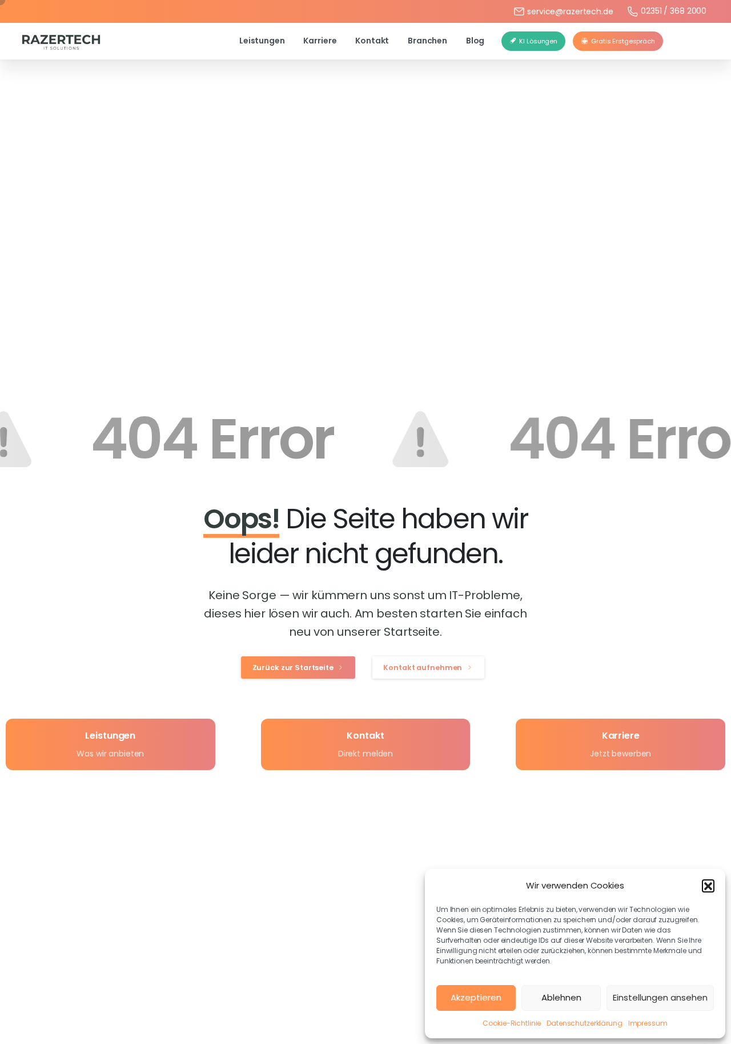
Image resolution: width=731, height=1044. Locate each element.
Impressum (648, 1023)
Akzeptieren (476, 997)
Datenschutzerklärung (584, 1023)
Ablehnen (561, 997)
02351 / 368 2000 (673, 11)
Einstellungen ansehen (660, 997)
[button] (708, 885)
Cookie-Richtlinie (512, 1023)
